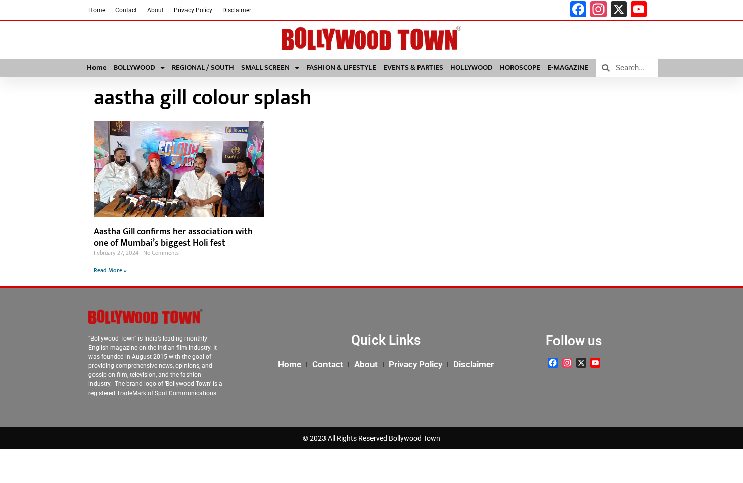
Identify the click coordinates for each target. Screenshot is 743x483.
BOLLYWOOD (134, 67)
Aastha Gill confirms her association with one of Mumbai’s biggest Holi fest (173, 237)
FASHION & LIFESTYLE (341, 67)
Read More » (110, 270)
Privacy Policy (193, 10)
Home (96, 10)
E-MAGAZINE (567, 67)
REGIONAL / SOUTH (203, 67)
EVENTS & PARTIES (413, 67)
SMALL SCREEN (265, 67)
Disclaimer (236, 10)
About (155, 10)
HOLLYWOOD (471, 67)
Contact (126, 10)
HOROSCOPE (520, 67)
